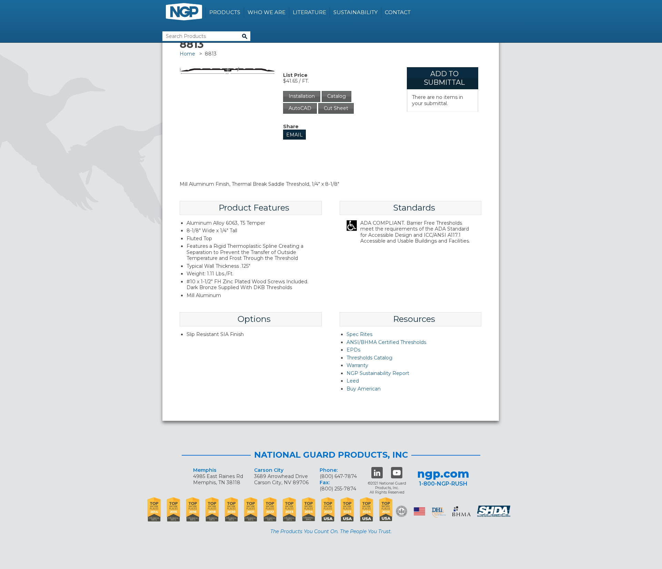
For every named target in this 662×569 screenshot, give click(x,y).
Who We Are (266, 12)
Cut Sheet (336, 108)
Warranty (357, 365)
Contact (398, 12)
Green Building (401, 511)
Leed (353, 381)
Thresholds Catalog (369, 358)
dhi (439, 512)
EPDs (353, 350)
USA (419, 511)
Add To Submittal (444, 78)
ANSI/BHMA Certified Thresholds (386, 342)
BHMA (461, 511)
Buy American (364, 389)
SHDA (494, 511)
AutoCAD (300, 108)
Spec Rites (359, 334)
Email (294, 135)
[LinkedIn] (377, 472)
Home (187, 54)
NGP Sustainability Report (378, 373)
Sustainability (355, 12)
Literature (309, 12)
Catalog (336, 96)
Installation (302, 96)
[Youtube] (396, 472)
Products (224, 12)
